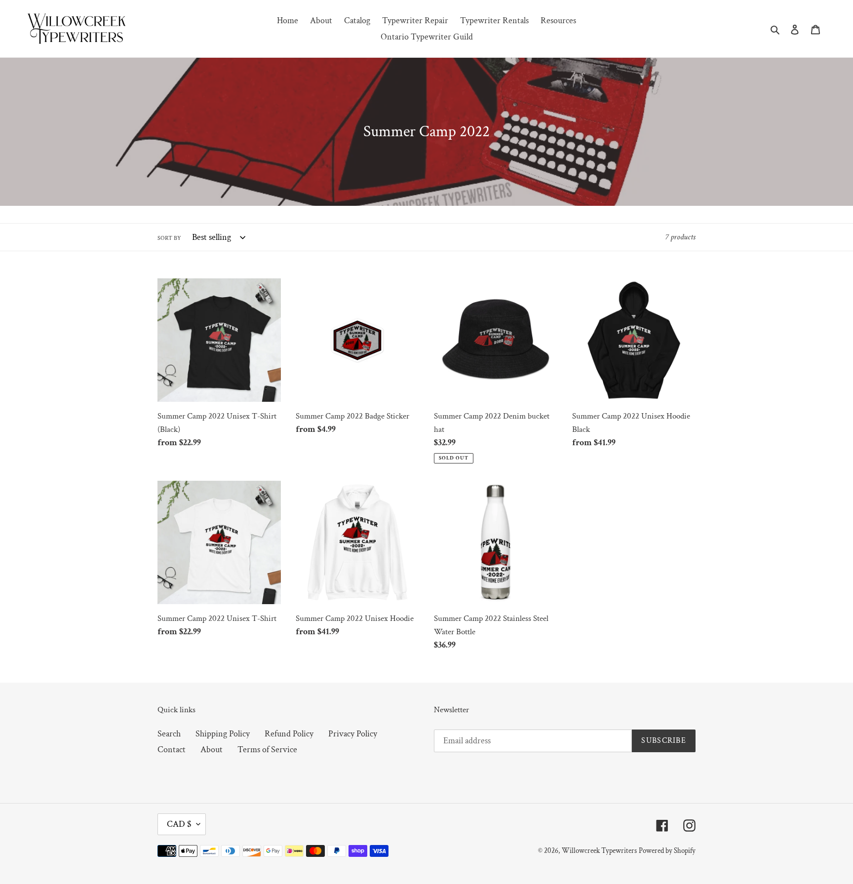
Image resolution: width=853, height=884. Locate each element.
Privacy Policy (352, 733)
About (211, 749)
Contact (171, 749)
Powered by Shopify (667, 850)
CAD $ (179, 824)
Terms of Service (267, 749)
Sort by (169, 238)
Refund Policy (289, 733)
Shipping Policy (222, 733)
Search (169, 733)
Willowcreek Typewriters (599, 850)
